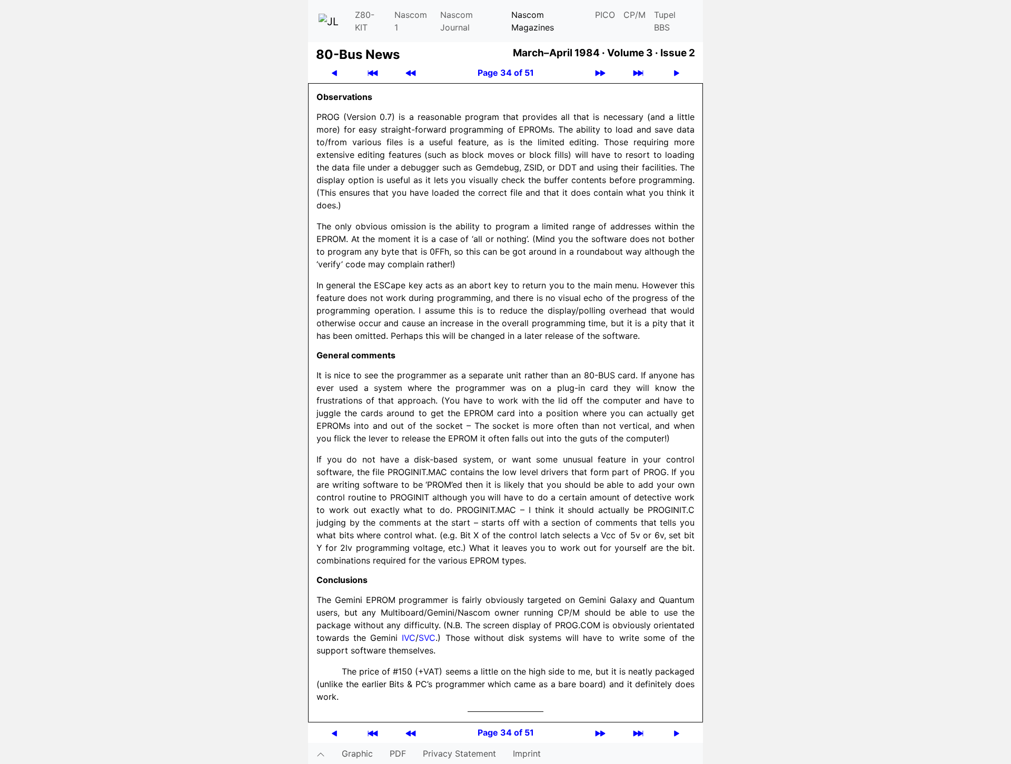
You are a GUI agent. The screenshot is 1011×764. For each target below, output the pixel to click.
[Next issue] (600, 73)
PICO (605, 14)
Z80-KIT (364, 21)
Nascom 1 (410, 21)
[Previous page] (334, 73)
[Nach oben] (320, 753)
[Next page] (676, 73)
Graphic (357, 753)
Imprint (527, 753)
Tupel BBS (665, 21)
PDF (398, 753)
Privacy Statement (459, 753)
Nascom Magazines (532, 21)
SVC (427, 637)
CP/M (634, 14)
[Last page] (638, 73)
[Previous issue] (411, 73)
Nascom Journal (456, 21)
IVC (408, 637)
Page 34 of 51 (506, 72)
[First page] (373, 73)
